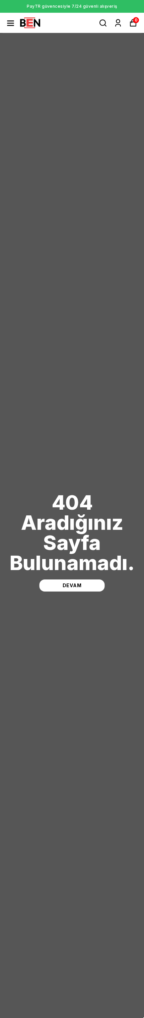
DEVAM (72, 585)
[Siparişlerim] (118, 23)
